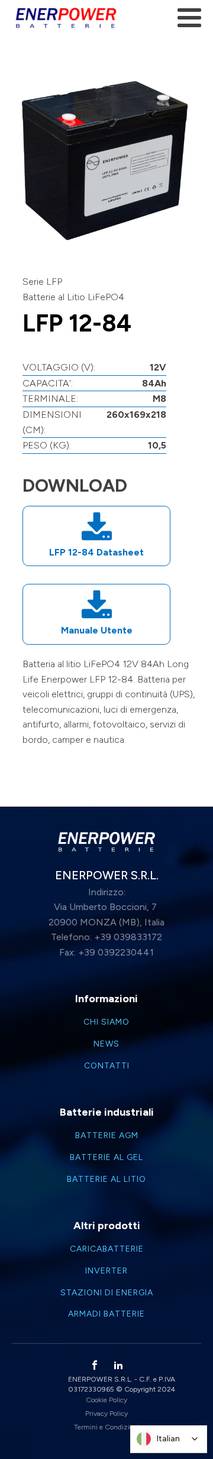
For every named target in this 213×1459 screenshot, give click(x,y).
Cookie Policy (106, 1400)
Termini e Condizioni (106, 1427)
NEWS (106, 1044)
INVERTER (106, 1271)
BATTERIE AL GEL (106, 1157)
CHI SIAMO (106, 1022)
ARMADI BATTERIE (106, 1314)
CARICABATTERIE (107, 1249)
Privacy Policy (106, 1413)
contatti (107, 1066)
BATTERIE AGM (106, 1135)
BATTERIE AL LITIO (106, 1179)
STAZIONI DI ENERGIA (106, 1293)
